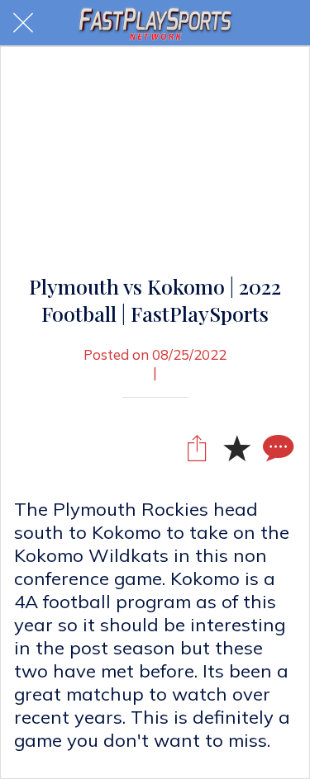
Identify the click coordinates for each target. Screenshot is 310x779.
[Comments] (276, 447)
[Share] (197, 447)
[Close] (23, 23)
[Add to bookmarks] (236, 447)
